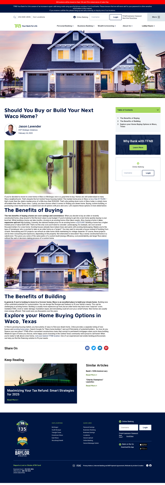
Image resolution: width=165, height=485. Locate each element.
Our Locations (39, 17)
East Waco (55, 438)
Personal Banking (64, 26)
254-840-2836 (24, 17)
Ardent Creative (138, 465)
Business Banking (85, 26)
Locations (86, 435)
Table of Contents (125, 110)
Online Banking (88, 440)
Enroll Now (133, 18)
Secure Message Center (91, 443)
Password (138, 16)
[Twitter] (150, 465)
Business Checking (89, 430)
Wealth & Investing (106, 26)
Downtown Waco (57, 435)
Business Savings (89, 432)
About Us (127, 26)
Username (130, 16)
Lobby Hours (148, 26)
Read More (12, 400)
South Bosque (56, 430)
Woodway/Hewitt (57, 440)
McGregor (55, 427)
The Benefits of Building (130, 121)
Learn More (138, 147)
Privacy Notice (88, 465)
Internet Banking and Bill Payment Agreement (109, 465)
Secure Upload (88, 438)
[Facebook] (147, 465)
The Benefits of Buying (130, 118)
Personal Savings (88, 427)
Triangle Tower (56, 432)
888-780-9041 (26, 471)
